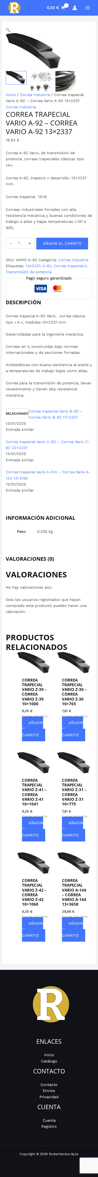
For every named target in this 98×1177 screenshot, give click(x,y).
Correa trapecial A (70, 266)
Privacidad (49, 1097)
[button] (49, 30)
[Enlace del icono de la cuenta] (74, 7)
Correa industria (35, 94)
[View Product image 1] (16, 78)
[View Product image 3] (65, 81)
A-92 (46, 266)
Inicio (11, 94)
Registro (49, 1126)
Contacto (49, 1084)
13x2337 (33, 266)
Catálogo (49, 1061)
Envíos (49, 1090)
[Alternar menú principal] (87, 8)
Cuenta (49, 1120)
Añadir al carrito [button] (32, 728)
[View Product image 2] (41, 81)
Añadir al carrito (62, 243)
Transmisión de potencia (28, 272)
